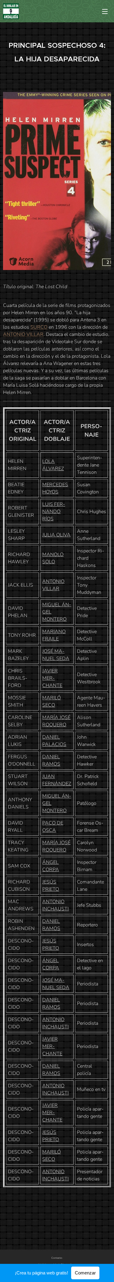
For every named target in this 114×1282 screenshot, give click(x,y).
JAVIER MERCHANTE (52, 678)
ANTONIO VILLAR (23, 334)
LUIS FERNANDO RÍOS (53, 511)
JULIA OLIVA (56, 535)
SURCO (38, 327)
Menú (105, 11)
